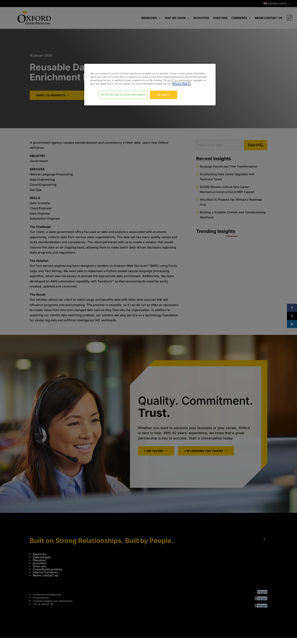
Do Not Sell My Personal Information (123, 94)
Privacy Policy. (181, 83)
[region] (150, 84)
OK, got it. (163, 94)
